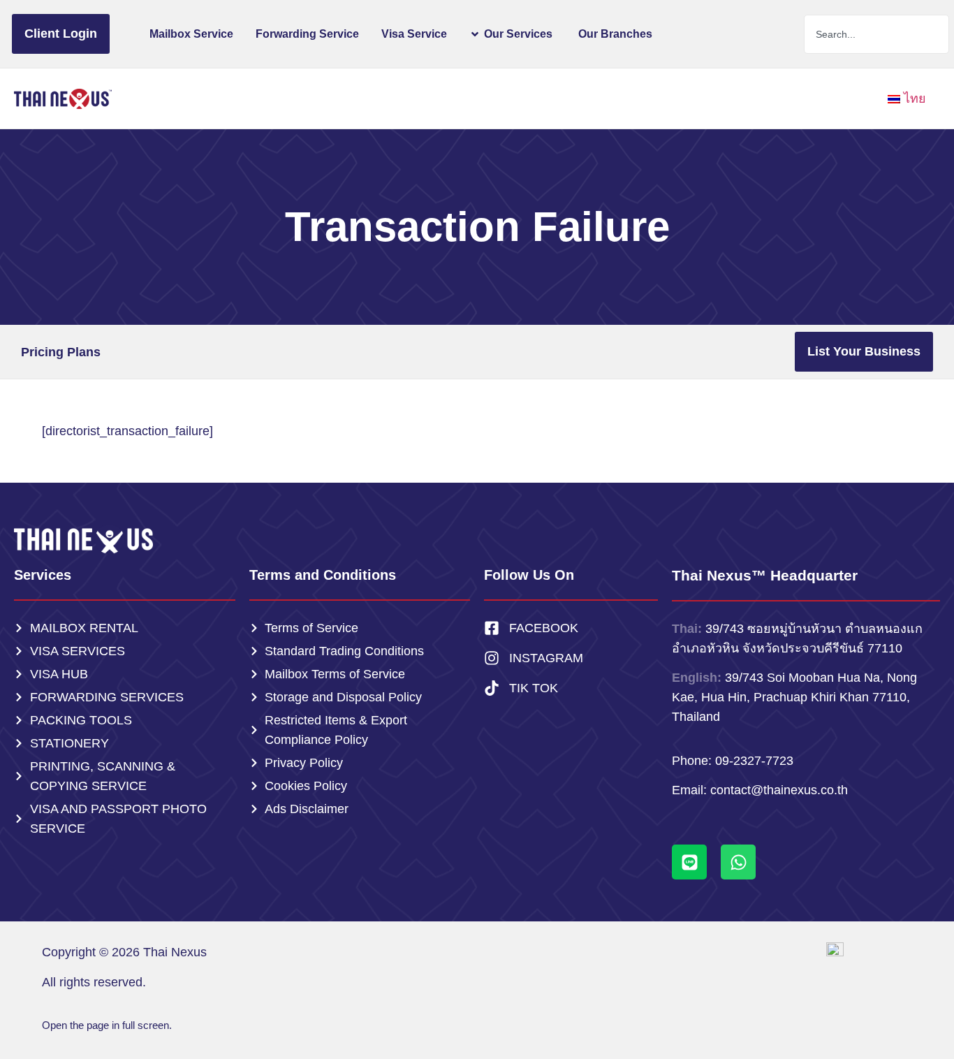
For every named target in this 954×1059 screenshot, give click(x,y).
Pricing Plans (61, 352)
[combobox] (877, 34)
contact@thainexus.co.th (779, 790)
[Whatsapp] (738, 862)
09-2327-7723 (754, 761)
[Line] (689, 862)
